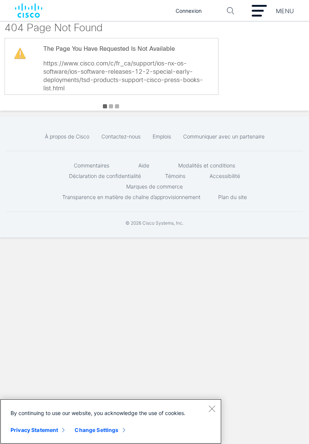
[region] (111, 421)
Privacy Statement (34, 430)
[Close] (212, 408)
